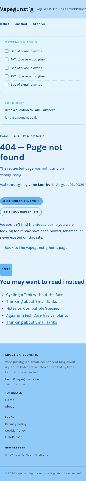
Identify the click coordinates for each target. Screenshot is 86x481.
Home (4, 24)
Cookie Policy (15, 431)
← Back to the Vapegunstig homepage (33, 247)
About (9, 407)
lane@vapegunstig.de (21, 118)
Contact (21, 24)
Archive (39, 24)
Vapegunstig (16, 9)
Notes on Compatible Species (32, 308)
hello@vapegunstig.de (22, 379)
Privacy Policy (15, 424)
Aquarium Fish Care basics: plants (37, 315)
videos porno (46, 224)
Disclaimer (13, 437)
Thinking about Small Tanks (31, 301)
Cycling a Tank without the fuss (34, 294)
